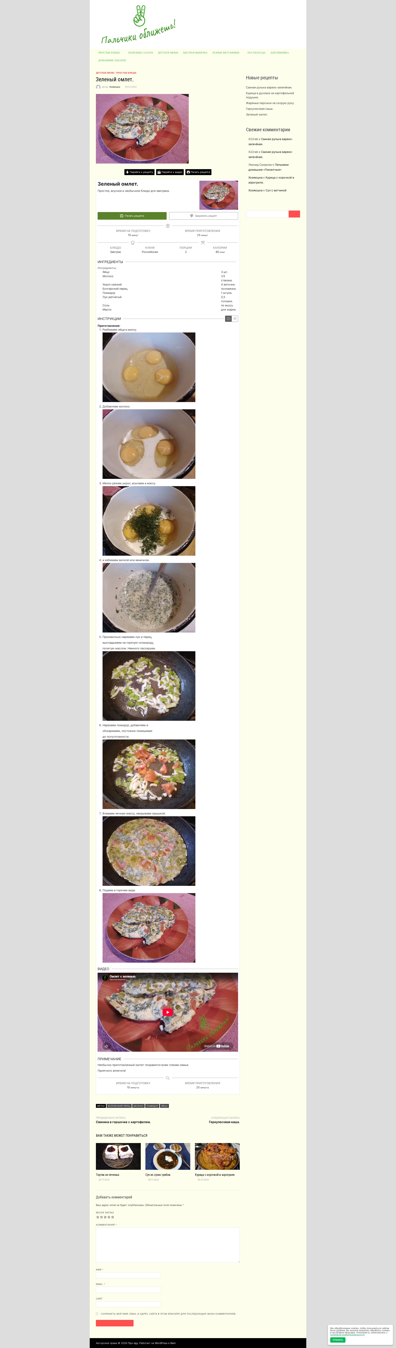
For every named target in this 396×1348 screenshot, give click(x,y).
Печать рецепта (200, 172)
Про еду (133, 1343)
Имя (99, 1269)
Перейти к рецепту (141, 172)
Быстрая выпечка (195, 52)
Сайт (99, 1298)
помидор (152, 1106)
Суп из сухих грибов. (158, 1175)
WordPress (161, 1343)
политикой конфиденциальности (347, 1334)
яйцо (164, 1106)
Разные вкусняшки (226, 52)
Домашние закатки (112, 60)
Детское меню (168, 52)
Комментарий (106, 1224)
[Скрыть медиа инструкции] (235, 319)
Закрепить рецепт (205, 215)
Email (100, 1284)
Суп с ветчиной (276, 190)
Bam (173, 1343)
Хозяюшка (114, 86)
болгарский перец (119, 1106)
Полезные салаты (140, 52)
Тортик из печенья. (108, 1175)
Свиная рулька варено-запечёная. (269, 87)
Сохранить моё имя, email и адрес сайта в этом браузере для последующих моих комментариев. (168, 1313)
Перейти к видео (171, 172)
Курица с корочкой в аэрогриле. (215, 1175)
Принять (338, 1340)
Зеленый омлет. (257, 114)
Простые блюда (109, 52)
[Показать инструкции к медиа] (228, 319)
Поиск (294, 214)
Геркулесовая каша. (259, 108)
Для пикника (280, 52)
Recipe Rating (105, 1212)
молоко (138, 1106)
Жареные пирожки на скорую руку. (270, 103)
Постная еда (257, 52)
